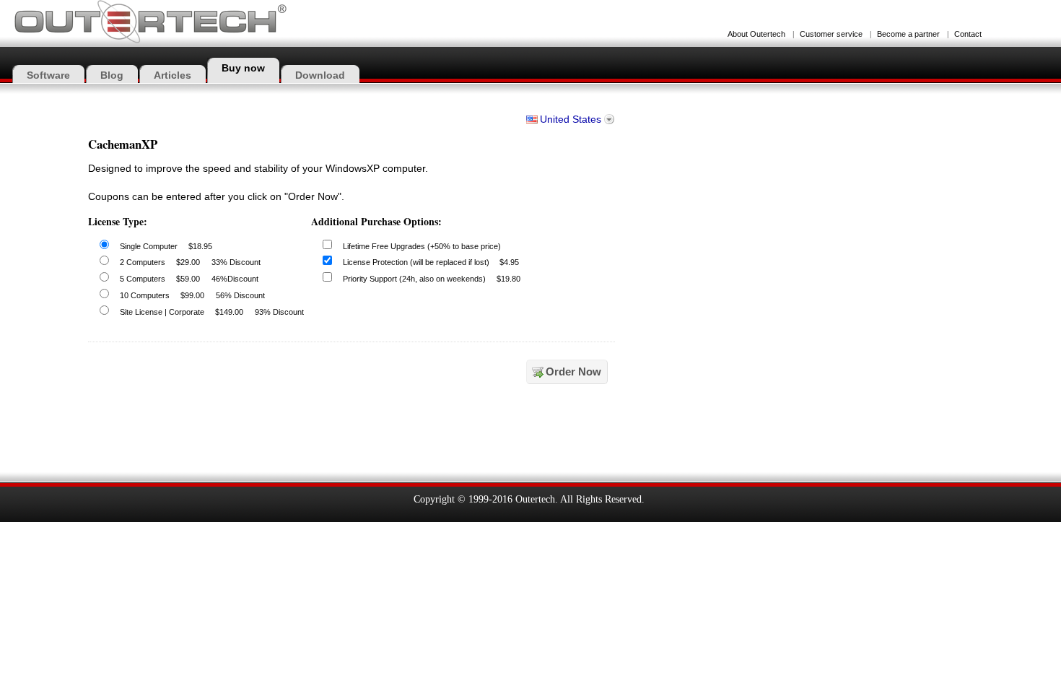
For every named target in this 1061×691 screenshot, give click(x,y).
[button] (662, 435)
